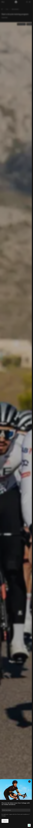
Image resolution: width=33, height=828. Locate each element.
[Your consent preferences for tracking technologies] (29, 825)
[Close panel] (29, 781)
